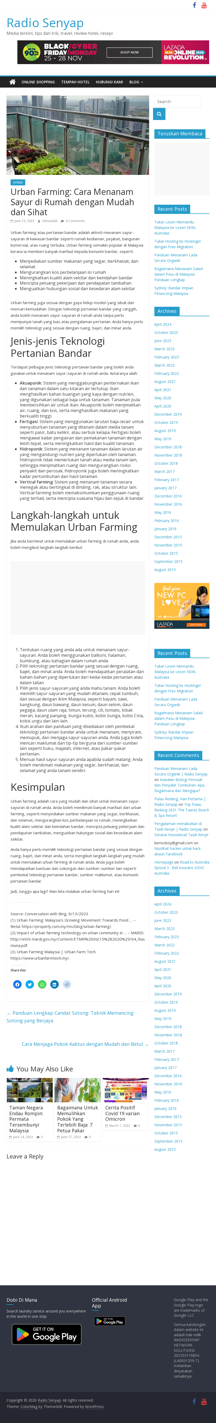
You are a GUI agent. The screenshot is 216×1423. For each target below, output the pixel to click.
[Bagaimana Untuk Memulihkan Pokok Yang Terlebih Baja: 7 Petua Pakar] (78, 1081)
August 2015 (165, 569)
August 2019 (165, 430)
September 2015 (168, 561)
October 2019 (166, 422)
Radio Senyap (45, 22)
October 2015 (166, 553)
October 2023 (166, 332)
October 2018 (166, 463)
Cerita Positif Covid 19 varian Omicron (122, 1113)
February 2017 (166, 479)
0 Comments (75, 221)
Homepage (163, 862)
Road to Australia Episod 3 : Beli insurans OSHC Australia (181, 868)
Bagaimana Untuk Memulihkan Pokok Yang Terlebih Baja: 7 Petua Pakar (77, 1118)
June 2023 (162, 340)
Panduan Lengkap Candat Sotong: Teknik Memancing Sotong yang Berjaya (70, 1017)
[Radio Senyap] (12, 82)
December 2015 (168, 536)
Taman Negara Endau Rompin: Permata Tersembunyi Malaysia (26, 1118)
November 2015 (168, 545)
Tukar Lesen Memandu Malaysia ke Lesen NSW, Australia (175, 227)
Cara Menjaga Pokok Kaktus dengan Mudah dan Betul (85, 1044)
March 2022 (164, 365)
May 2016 (162, 512)
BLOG (134, 81)
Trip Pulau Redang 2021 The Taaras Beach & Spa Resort (181, 810)
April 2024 (162, 324)
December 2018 (168, 446)
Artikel (18, 182)
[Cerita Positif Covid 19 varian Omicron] (126, 1081)
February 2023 (166, 357)
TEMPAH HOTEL (75, 81)
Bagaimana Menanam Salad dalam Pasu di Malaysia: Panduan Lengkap (178, 274)
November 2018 (168, 455)
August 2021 (165, 381)
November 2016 (168, 504)
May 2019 (162, 438)
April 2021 (162, 389)
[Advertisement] (78, 598)
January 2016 (165, 528)
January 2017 (165, 487)
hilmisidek (50, 221)
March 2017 (164, 471)
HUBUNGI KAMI (109, 81)
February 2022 (166, 373)
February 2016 (166, 520)
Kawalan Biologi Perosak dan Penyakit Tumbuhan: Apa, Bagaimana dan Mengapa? (179, 785)
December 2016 (168, 496)
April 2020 (162, 406)
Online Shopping (38, 81)
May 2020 (162, 397)
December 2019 (168, 414)
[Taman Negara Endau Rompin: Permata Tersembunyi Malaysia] (30, 1081)
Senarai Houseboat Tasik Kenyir (181, 834)
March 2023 (164, 348)
